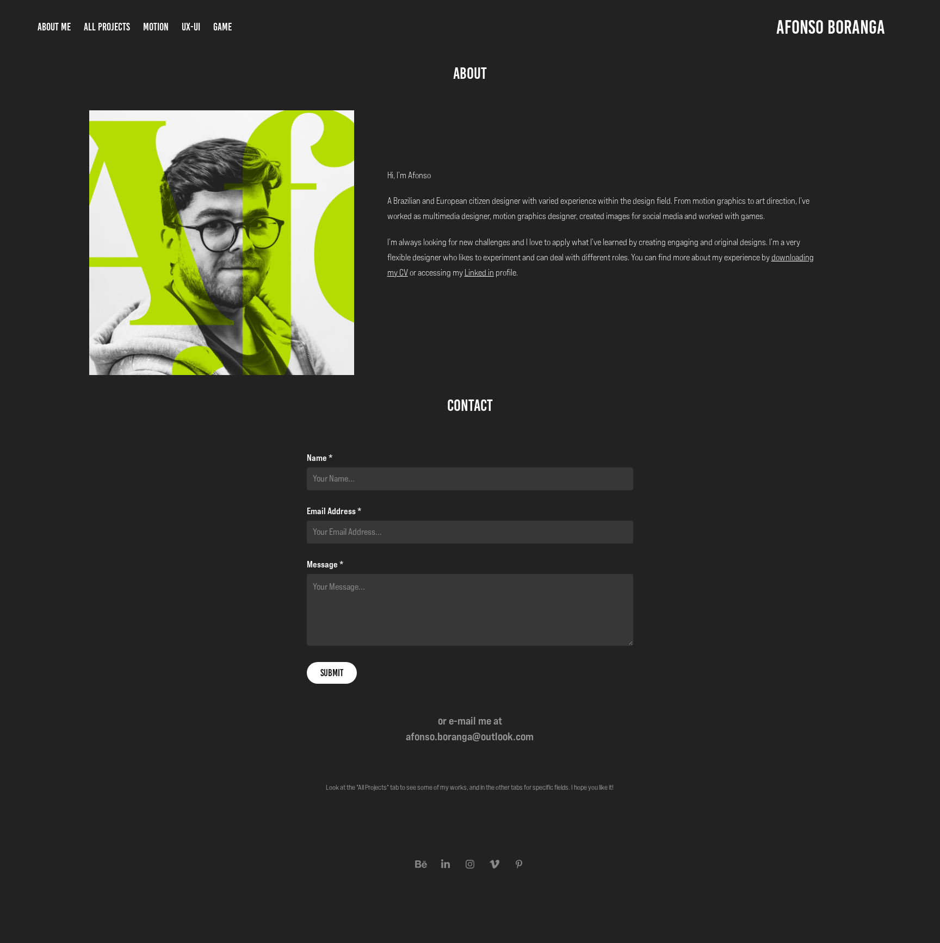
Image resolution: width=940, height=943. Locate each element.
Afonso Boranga (830, 27)
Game (222, 27)
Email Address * (334, 511)
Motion (156, 27)
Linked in (479, 272)
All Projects (107, 27)
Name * (319, 457)
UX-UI (191, 27)
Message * (325, 564)
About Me (54, 27)
